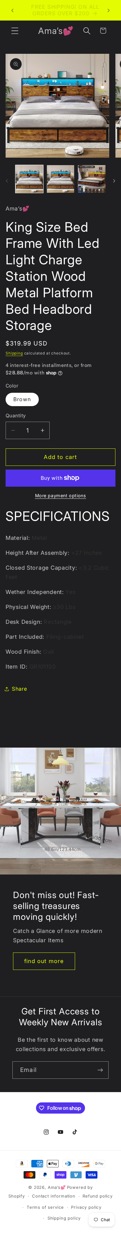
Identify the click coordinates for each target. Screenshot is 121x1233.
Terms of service (45, 1207)
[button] (15, 30)
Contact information (53, 1196)
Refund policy (98, 1196)
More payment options (60, 495)
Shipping (14, 353)
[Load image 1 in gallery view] (29, 179)
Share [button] (19, 689)
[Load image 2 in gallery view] (60, 179)
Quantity (16, 416)
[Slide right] (114, 181)
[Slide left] (7, 181)
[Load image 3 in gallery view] (91, 179)
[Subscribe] (100, 1070)
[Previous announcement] (12, 10)
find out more (44, 961)
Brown (22, 399)
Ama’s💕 (57, 1187)
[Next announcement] (108, 10)
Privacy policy (86, 1207)
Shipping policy (64, 1218)
